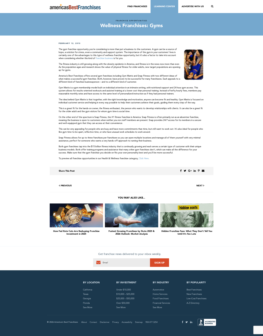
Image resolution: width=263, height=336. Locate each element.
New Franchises (194, 294)
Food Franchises (161, 298)
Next (199, 185)
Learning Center (164, 6)
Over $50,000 (123, 303)
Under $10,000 (123, 289)
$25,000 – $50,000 (125, 298)
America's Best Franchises (75, 6)
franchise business (104, 58)
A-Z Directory (193, 303)
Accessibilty (127, 322)
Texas (85, 294)
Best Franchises (194, 289)
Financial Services (161, 303)
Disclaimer (104, 322)
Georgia (87, 298)
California (87, 289)
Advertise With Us (193, 6)
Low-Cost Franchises (196, 298)
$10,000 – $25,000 (125, 294)
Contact (93, 322)
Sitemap (139, 322)
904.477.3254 (151, 322)
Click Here (144, 159)
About (84, 322)
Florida (86, 303)
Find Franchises (137, 6)
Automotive (158, 289)
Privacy (115, 322)
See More (87, 307)
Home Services (160, 294)
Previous (66, 185)
